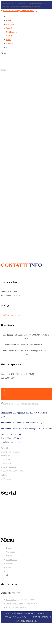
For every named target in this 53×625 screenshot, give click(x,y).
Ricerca (9, 607)
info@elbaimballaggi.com (11, 315)
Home (3, 69)
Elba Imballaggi (12, 600)
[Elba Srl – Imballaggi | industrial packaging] (19, 11)
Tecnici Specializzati (14, 603)
